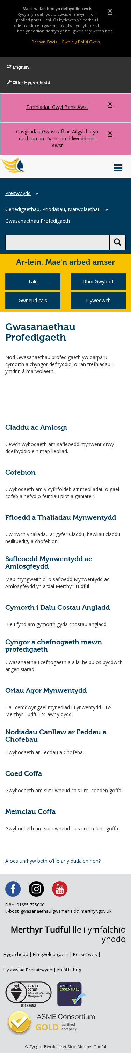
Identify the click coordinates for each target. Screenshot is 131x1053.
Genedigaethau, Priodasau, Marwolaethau (53, 209)
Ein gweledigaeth (50, 954)
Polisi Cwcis (85, 954)
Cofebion (20, 472)
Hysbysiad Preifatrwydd (27, 970)
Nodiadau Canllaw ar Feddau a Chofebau (56, 736)
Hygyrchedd (15, 954)
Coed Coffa (23, 774)
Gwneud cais (33, 300)
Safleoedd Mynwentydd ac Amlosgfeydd (48, 563)
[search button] (117, 242)
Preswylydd (18, 193)
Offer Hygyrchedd (31, 83)
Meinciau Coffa (30, 812)
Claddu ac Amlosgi (36, 427)
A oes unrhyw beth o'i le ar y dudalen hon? (53, 861)
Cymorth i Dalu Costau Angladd (57, 608)
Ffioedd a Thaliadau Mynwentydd (60, 517)
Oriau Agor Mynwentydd (46, 691)
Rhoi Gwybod (98, 281)
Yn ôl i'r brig (69, 970)
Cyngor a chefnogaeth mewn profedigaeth (53, 646)
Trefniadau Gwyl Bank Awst (57, 107)
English (20, 67)
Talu (33, 281)
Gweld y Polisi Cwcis (80, 41)
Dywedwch (98, 300)
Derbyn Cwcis (44, 41)
